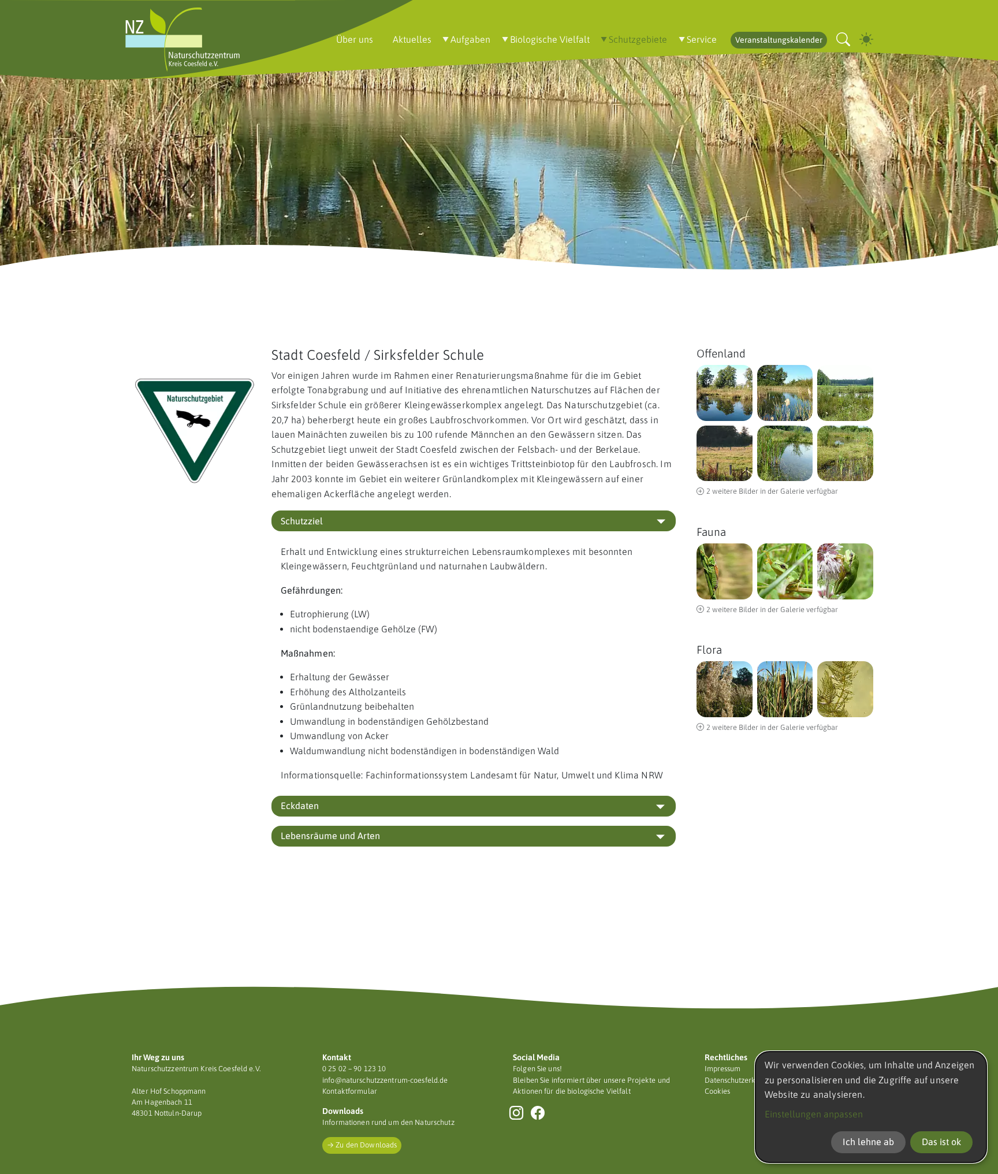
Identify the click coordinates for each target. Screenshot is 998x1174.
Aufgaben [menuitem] (470, 39)
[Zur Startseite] (182, 40)
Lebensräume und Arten (330, 835)
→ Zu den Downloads (362, 1145)
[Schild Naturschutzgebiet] (195, 429)
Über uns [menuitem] (354, 39)
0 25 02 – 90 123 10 (354, 1068)
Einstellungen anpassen (814, 1114)
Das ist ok (941, 1141)
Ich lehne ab (868, 1141)
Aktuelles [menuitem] (412, 39)
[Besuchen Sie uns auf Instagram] (516, 1113)
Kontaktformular (349, 1091)
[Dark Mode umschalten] (866, 39)
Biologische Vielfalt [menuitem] (550, 39)
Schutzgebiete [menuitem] (638, 39)
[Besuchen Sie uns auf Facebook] (538, 1113)
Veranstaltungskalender (778, 39)
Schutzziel (302, 521)
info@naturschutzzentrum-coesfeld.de (385, 1080)
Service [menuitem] (702, 39)
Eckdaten (300, 805)
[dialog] (870, 1107)
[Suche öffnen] (843, 39)
